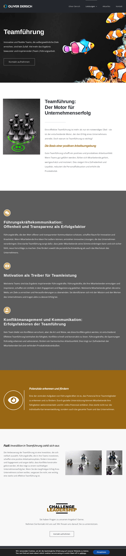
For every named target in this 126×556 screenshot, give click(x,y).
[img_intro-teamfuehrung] (21, 99)
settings (83, 553)
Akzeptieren (101, 552)
